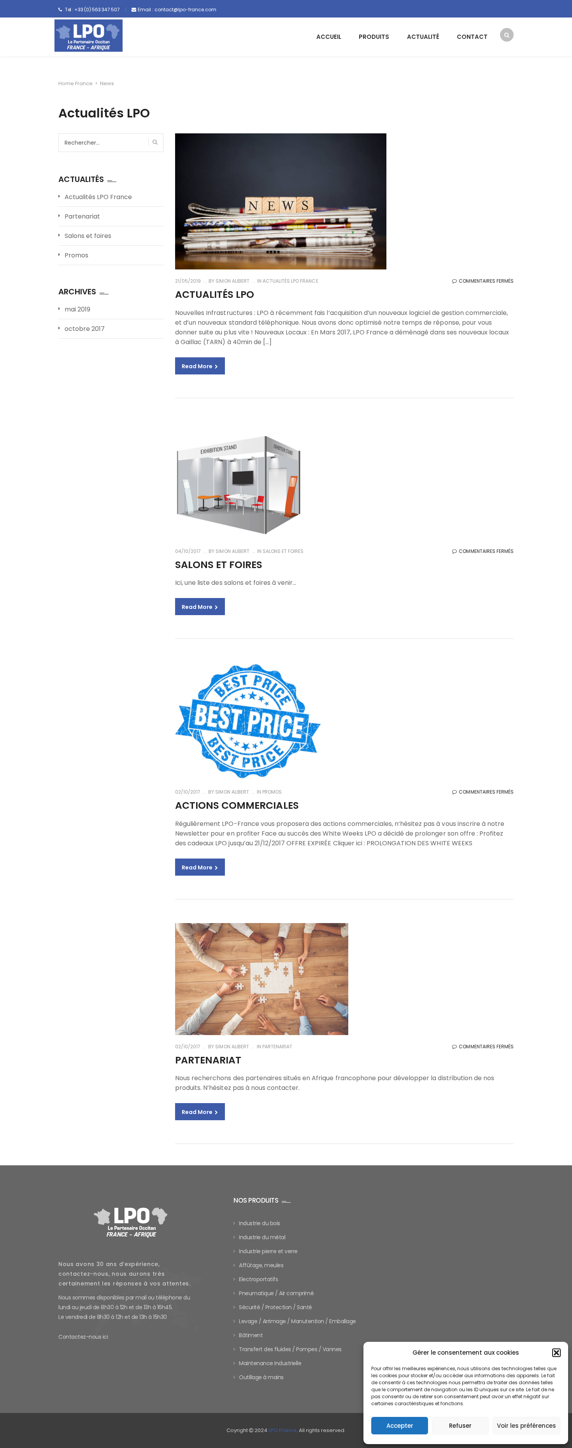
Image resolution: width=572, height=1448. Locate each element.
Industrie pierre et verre (268, 1251)
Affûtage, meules (261, 1265)
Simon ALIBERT (231, 281)
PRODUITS (374, 37)
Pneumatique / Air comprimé (276, 1293)
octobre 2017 (85, 328)
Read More (198, 366)
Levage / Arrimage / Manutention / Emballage (297, 1321)
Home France (75, 83)
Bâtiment (251, 1335)
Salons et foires (283, 551)
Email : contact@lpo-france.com (177, 9)
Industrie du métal (262, 1237)
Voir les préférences (526, 1426)
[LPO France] (88, 35)
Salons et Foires (218, 565)
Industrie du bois (259, 1223)
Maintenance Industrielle (270, 1363)
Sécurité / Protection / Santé (275, 1307)
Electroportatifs (258, 1279)
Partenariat (277, 1046)
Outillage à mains (261, 1377)
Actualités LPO (214, 294)
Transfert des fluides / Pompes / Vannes (290, 1349)
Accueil (328, 37)
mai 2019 (77, 309)
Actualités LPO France (290, 281)
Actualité (423, 37)
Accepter (399, 1426)
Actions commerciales (237, 805)
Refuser (460, 1426)
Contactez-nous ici (83, 1337)
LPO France (282, 1430)
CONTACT (472, 37)
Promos (272, 792)
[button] (556, 1353)
